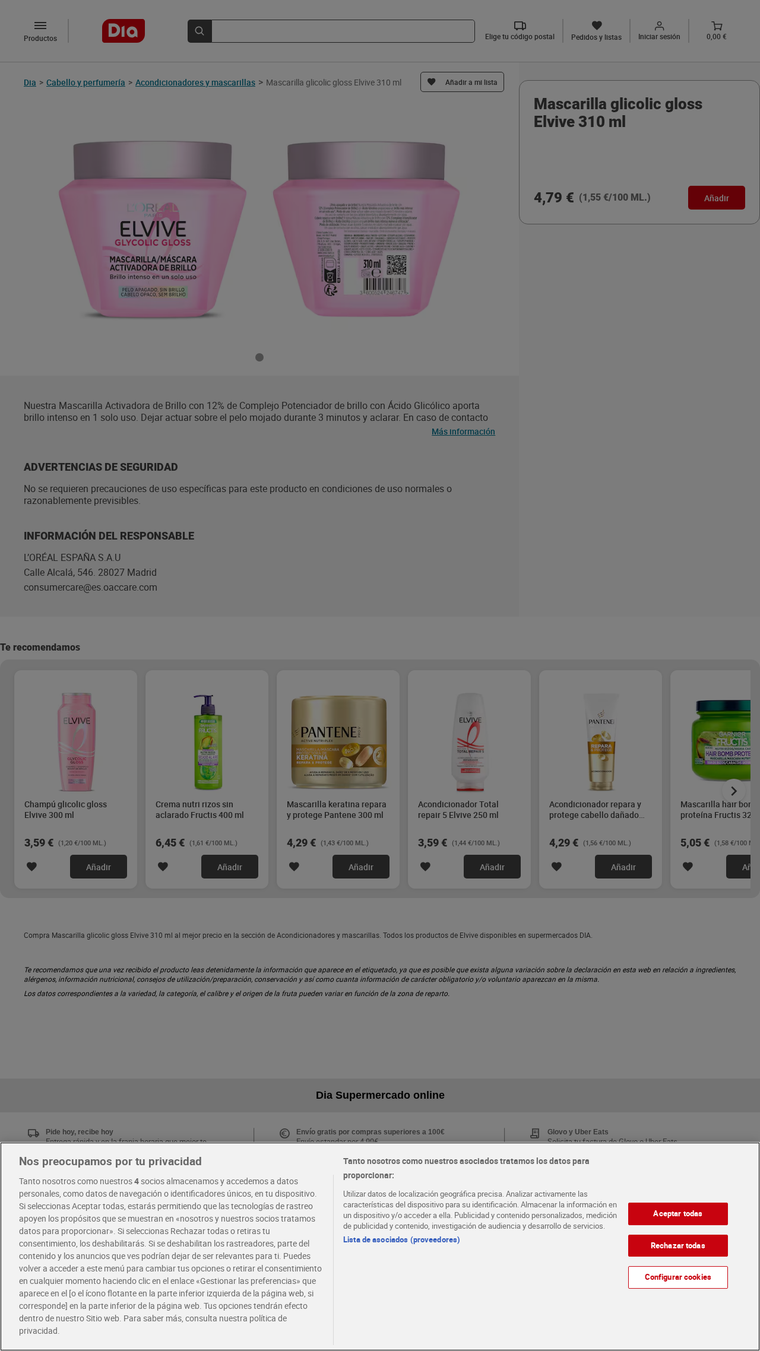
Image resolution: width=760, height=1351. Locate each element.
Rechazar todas (678, 1245)
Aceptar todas (677, 1213)
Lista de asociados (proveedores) (401, 1239)
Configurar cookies (678, 1276)
